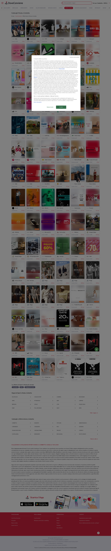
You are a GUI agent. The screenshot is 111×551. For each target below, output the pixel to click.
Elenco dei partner (38, 102)
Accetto (61, 107)
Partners (35, 77)
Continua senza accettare (74, 57)
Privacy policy (62, 68)
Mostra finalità (50, 107)
